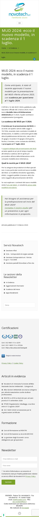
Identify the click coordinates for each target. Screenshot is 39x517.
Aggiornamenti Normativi (15, 286)
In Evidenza (13, 48)
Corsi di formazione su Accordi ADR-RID (18, 434)
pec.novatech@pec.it (19, 502)
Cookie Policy (18, 363)
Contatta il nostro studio (16, 208)
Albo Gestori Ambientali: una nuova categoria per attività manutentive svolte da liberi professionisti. (19, 392)
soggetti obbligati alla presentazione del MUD (19, 149)
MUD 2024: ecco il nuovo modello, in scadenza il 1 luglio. (17, 74)
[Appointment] (19, 10)
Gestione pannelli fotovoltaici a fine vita (20, 263)
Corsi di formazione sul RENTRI (15, 430)
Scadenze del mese (13, 289)
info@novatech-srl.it (19, 500)
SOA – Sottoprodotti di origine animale (19, 254)
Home (4, 48)
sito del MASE (12, 185)
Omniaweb (25, 508)
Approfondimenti (12, 293)
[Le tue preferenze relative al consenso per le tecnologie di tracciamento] (4, 515)
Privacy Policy (7, 363)
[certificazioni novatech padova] (12, 336)
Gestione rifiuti (11, 250)
